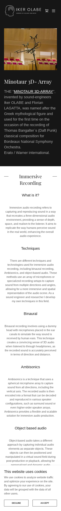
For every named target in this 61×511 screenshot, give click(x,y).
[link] (23, 11)
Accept (44, 503)
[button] (53, 10)
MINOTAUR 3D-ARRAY (33, 91)
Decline (16, 503)
